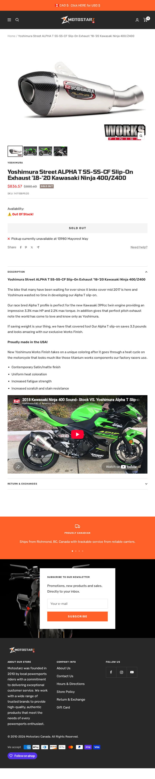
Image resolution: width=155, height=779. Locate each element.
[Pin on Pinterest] (26, 247)
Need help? (139, 247)
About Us (64, 668)
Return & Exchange (71, 699)
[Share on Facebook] (21, 247)
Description (16, 272)
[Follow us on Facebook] (111, 672)
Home (11, 36)
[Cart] (145, 20)
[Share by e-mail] (38, 247)
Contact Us (65, 676)
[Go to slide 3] (79, 551)
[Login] (137, 19)
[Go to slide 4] (82, 551)
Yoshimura (15, 162)
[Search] (17, 19)
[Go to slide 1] (72, 551)
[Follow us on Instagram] (121, 672)
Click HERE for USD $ (85, 5)
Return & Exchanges (22, 483)
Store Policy (66, 692)
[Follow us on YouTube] (132, 672)
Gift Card (63, 707)
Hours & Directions (71, 684)
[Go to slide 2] (75, 551)
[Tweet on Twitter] (31, 247)
